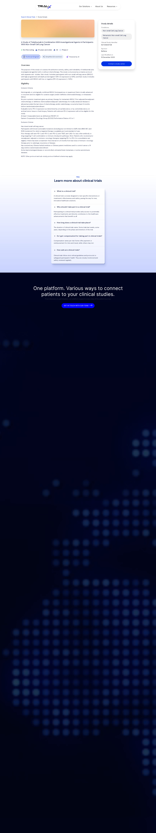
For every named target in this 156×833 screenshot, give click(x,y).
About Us (99, 6)
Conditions (105, 27)
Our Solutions (84, 6)
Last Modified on (107, 55)
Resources (111, 6)
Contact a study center (116, 64)
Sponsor (104, 49)
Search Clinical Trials (28, 17)
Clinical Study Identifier (109, 42)
